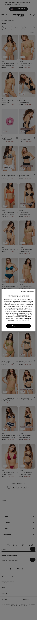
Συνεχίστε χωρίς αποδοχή (27, 291)
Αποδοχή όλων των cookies (18, 326)
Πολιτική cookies (22, 315)
